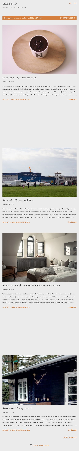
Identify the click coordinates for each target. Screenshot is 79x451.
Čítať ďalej (72, 99)
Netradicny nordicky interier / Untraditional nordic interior (31, 285)
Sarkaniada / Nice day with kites (17, 200)
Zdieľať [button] (5, 99)
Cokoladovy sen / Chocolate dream (19, 77)
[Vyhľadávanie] (70, 3)
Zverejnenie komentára (20, 99)
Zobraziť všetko (68, 18)
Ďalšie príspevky (70, 437)
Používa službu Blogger (40, 445)
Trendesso (9, 3)
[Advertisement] (39, 124)
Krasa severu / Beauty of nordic (17, 408)
